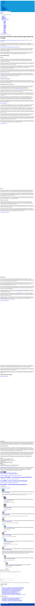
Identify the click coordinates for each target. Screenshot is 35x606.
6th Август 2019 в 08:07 (9, 520)
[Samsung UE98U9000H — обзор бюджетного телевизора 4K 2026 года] (10, 475)
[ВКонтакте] (0, 471)
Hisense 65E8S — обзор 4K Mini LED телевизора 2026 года (13, 484)
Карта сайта (4, 2)
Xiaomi (5, 32)
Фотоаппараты (4, 7)
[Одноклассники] (2, 471)
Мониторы (3, 18)
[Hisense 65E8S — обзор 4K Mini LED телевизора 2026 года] (9, 482)
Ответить (3, 496)
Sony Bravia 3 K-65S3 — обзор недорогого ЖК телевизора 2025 (11, 589)
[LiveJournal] (5, 471)
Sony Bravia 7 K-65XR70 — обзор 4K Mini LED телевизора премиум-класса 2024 (14, 594)
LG (4, 23)
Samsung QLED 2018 (3, 297)
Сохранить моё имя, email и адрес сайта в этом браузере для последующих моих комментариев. (15, 582)
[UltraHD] (1, 12)
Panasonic (5, 25)
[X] (4, 471)
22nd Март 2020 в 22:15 (11, 564)
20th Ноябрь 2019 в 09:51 (10, 527)
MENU (1, 4)
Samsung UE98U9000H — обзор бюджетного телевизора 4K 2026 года (16, 477)
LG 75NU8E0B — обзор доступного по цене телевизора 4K (13, 480)
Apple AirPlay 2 (15, 107)
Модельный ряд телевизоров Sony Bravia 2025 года (9, 592)
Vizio (4, 31)
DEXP (5, 20)
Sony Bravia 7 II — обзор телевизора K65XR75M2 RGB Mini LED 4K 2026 (13, 587)
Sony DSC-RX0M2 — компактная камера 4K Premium (8, 472)
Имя (1, 579)
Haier (4, 22)
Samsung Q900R (19, 290)
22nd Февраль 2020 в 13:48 (8, 548)
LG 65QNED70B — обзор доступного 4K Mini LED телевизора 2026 (12, 600)
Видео (3, 6)
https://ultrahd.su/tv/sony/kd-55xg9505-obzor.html (7, 467)
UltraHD (1, 13)
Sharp (5, 28)
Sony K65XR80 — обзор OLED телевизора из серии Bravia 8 (11, 593)
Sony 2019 (11, 80)
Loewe (5, 24)
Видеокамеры (4, 8)
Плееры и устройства (5, 9)
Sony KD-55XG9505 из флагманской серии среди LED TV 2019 (14, 40)
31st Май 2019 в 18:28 (8, 499)
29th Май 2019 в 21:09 (7, 491)
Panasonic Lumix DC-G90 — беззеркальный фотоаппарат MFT (9, 473)
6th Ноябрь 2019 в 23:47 (9, 534)
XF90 (24, 60)
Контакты (3, 3)
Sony (4, 29)
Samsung (5, 27)
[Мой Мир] (3, 471)
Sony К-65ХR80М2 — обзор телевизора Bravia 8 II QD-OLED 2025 (12, 590)
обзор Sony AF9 (18, 88)
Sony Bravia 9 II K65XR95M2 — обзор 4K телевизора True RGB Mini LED (13, 588)
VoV (1, 40)
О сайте (3, 1)
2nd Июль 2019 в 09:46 (8, 513)
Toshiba (5, 30)
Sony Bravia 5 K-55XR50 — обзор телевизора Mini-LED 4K (10, 591)
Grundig (5, 21)
